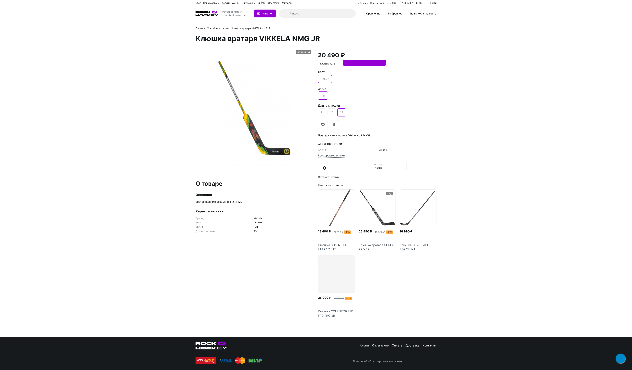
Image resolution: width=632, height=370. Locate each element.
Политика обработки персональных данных (377, 361)
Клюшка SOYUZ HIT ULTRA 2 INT (332, 247)
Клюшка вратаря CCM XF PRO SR (377, 247)
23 (341, 112)
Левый (325, 78)
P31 (323, 95)
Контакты (429, 345)
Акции (364, 345)
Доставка (412, 345)
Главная (200, 28)
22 (331, 112)
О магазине (380, 345)
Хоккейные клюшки (218, 28)
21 (322, 112)
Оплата (397, 345)
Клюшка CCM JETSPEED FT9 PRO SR (335, 313)
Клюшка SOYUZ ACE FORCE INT (414, 247)
